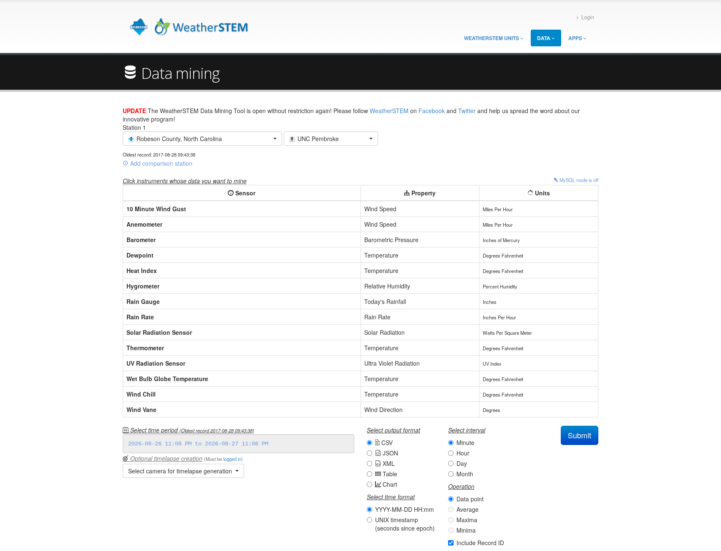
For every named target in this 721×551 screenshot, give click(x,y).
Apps (575, 38)
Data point (470, 499)
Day (461, 463)
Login (587, 17)
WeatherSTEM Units (492, 38)
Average (467, 509)
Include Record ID (480, 542)
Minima (466, 530)
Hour (462, 453)
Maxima (466, 520)
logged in (232, 458)
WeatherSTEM (389, 110)
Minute (465, 442)
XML (388, 463)
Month (464, 474)
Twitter (467, 110)
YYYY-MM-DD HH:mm (404, 509)
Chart (389, 484)
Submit (579, 435)
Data (544, 38)
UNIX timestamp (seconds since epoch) (405, 524)
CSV (386, 442)
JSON (389, 453)
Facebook (431, 110)
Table (389, 474)
